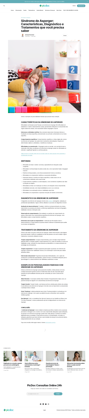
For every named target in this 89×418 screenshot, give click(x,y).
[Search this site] (4, 6)
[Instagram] (48, 404)
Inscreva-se (81, 5)
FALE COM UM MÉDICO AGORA (70, 10)
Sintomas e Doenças (50, 10)
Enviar (65, 35)
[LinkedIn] (43, 404)
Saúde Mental (40, 10)
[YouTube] (45, 404)
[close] (87, 2)
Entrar (74, 5)
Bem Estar (59, 10)
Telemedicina (31, 10)
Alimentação (19, 10)
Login (44, 410)
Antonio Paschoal (29, 34)
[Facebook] (40, 404)
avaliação (50, 201)
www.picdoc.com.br (50, 322)
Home (12, 10)
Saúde (24, 10)
